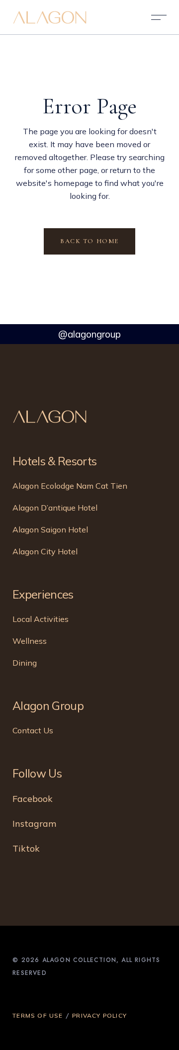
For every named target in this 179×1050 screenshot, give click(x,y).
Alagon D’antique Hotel (54, 508)
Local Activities (40, 619)
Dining (24, 663)
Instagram (34, 823)
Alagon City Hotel (45, 551)
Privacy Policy (99, 1015)
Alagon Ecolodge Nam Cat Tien (69, 486)
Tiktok (26, 848)
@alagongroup (89, 334)
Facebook (32, 798)
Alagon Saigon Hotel (50, 529)
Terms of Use (37, 1015)
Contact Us (32, 730)
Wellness (29, 641)
